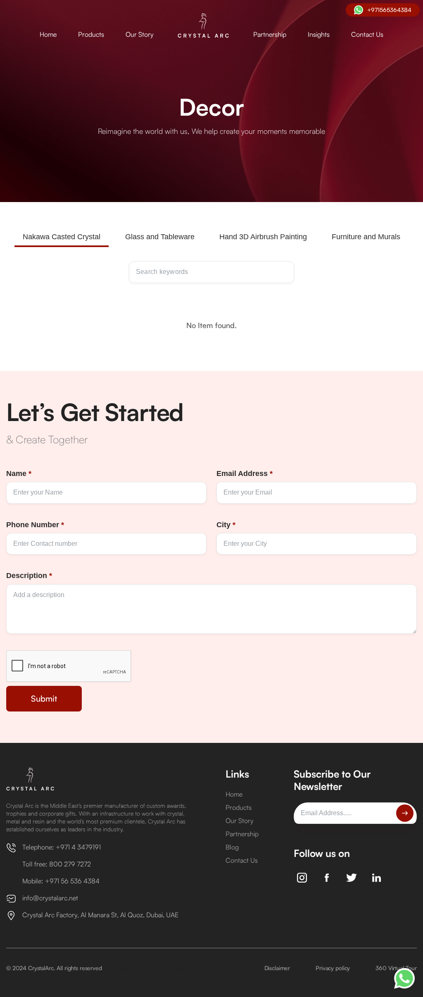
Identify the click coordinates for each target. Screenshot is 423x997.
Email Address (244, 473)
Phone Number (35, 525)
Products (91, 34)
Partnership (269, 34)
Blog (232, 847)
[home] (203, 26)
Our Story (140, 34)
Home (48, 34)
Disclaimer (277, 967)
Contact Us (367, 34)
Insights (319, 34)
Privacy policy (333, 967)
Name (18, 473)
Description (29, 575)
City (225, 525)
